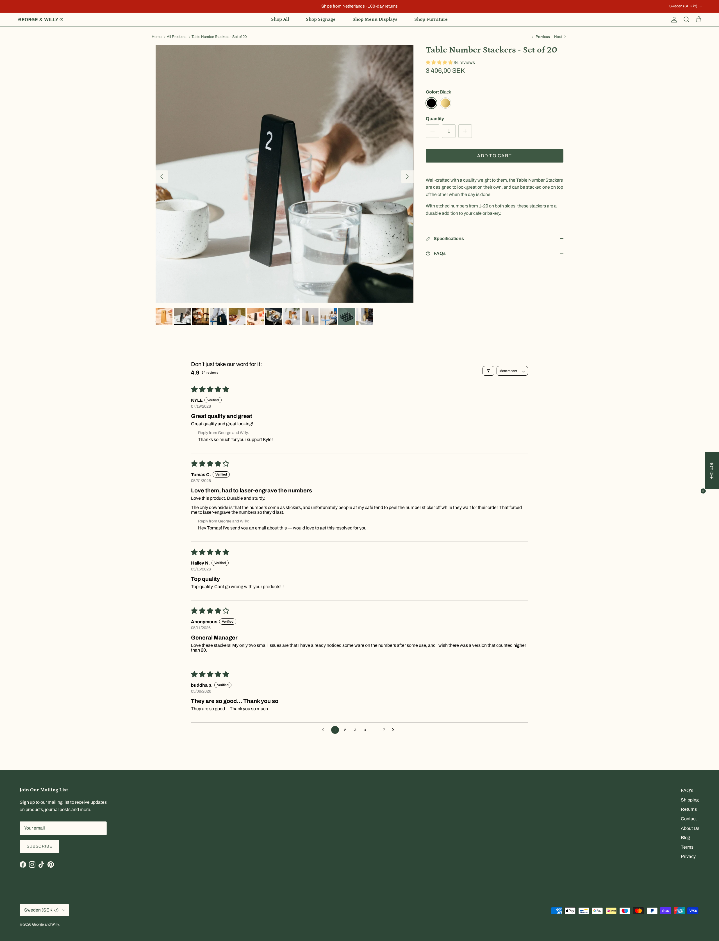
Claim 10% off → (303, 497)
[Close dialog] (459, 437)
